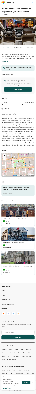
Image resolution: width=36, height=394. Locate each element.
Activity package (18, 48)
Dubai (8, 370)
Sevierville (13, 353)
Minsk (30, 353)
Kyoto (24, 353)
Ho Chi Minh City (26, 356)
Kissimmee (4, 353)
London (3, 356)
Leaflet (16, 175)
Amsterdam (19, 373)
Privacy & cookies (7, 304)
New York (26, 370)
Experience (30, 48)
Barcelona (4, 373)
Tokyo (10, 349)
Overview (6, 48)
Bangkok (28, 349)
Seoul (19, 353)
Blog (3, 295)
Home (3, 291)
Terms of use (5, 300)
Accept (26, 382)
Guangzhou (15, 356)
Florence (11, 373)
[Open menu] (33, 2)
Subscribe (18, 337)
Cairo (32, 373)
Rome (3, 359)
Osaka (16, 349)
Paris (9, 356)
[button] (17, 163)
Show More (4, 61)
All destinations (11, 359)
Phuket (27, 373)
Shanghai (4, 349)
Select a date (18, 89)
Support (4, 309)
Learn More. (7, 388)
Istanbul (21, 349)
